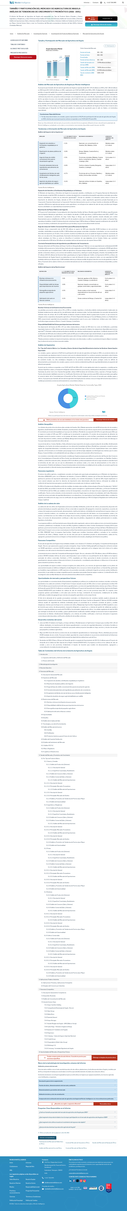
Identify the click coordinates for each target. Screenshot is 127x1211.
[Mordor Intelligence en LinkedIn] (70, 1181)
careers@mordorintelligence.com (78, 1173)
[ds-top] (101, 24)
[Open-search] (123, 2)
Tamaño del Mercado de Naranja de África (104, 1143)
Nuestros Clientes (15, 1183)
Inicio (11, 1162)
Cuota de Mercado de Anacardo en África (77, 1143)
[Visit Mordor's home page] (20, 2)
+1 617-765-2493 (111, 2)
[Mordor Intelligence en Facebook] (73, 1181)
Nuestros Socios (30, 1183)
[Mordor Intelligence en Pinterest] (81, 1181)
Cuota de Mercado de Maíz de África (76, 1148)
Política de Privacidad (16, 1200)
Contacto (95, 2)
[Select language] (101, 3)
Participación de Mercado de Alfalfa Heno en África (51, 1143)
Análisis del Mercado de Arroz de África (50, 1148)
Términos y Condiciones (33, 1196)
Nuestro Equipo (30, 1179)
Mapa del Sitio (30, 1166)
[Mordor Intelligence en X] (77, 1181)
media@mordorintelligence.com (54, 1189)
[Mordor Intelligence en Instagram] (84, 1181)
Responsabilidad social (32, 1187)
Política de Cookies (31, 1200)
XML (11, 1170)
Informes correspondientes (47, 1137)
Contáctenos (14, 1166)
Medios (12, 1187)
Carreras (12, 1196)
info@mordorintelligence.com (53, 1182)
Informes (87, 2)
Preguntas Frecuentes (32, 1191)
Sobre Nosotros (14, 1179)
